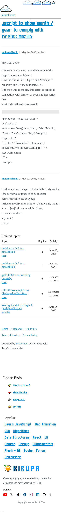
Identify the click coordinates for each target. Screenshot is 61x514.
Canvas (10, 444)
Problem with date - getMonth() (13, 250)
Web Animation (45, 424)
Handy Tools (19, 399)
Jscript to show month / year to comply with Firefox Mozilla (27, 30)
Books (28, 451)
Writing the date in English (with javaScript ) (17, 306)
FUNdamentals (43, 444)
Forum (40, 451)
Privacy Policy (29, 335)
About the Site (20, 392)
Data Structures (17, 438)
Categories (16, 328)
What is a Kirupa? (21, 385)
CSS (7, 431)
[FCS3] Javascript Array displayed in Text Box (15, 291)
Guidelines (31, 328)
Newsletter (13, 457)
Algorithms (21, 431)
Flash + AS (12, 451)
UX (46, 438)
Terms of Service (10, 335)
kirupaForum (8, 15)
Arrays (24, 444)
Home (5, 328)
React (37, 438)
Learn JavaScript (18, 424)
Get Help (17, 407)
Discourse (21, 343)
